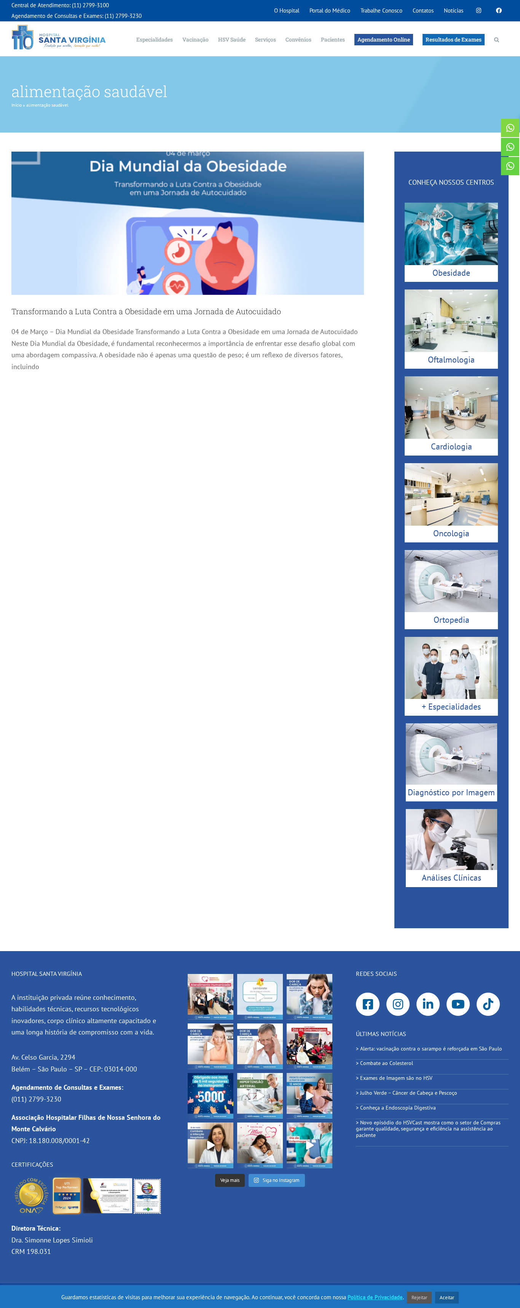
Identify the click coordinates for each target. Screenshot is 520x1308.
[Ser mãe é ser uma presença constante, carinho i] (260, 1145)
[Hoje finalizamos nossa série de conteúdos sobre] (309, 997)
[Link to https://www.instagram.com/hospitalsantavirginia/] (398, 1004)
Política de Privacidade (375, 1297)
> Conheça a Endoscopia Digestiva (396, 1107)
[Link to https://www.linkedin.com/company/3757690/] (428, 1004)
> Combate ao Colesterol (384, 1063)
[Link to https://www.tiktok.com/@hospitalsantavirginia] (488, 1004)
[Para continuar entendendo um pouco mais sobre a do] (210, 1046)
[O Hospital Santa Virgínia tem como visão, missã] (210, 997)
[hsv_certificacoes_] (87, 1179)
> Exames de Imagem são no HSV (394, 1078)
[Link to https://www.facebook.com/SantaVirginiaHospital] (368, 1004)
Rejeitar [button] (419, 1297)
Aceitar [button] (447, 1297)
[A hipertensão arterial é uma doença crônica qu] (260, 1096)
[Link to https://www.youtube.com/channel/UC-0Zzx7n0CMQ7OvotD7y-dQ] (458, 1004)
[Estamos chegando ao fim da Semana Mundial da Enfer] (309, 1046)
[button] (496, 39)
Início (16, 105)
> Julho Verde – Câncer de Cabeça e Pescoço (406, 1092)
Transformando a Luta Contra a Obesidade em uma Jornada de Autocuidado (146, 311)
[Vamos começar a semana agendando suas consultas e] (260, 997)
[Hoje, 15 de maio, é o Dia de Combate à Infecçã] (210, 1145)
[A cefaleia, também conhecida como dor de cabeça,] (260, 1046)
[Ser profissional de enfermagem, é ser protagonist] (309, 1145)
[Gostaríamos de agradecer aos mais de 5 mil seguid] (210, 1096)
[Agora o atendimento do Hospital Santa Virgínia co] (309, 1096)
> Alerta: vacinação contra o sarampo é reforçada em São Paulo (430, 1048)
